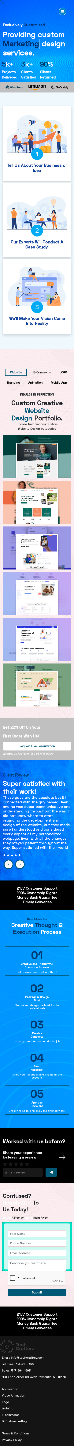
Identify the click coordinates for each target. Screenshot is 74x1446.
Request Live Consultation (37, 746)
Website (7, 1408)
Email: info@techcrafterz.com (23, 1358)
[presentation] (8, 864)
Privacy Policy (12, 1440)
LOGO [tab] (63, 372)
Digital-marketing (14, 1421)
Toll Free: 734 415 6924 (18, 1364)
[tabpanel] (37, 547)
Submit (37, 1292)
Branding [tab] (13, 383)
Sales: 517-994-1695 (16, 1370)
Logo (5, 1402)
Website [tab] (16, 372)
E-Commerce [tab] (42, 372)
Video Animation (13, 1395)
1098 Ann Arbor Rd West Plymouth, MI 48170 (34, 1377)
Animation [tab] (35, 383)
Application (10, 1389)
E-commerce (11, 1415)
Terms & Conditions (15, 1433)
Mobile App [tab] (59, 383)
